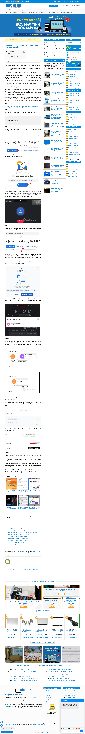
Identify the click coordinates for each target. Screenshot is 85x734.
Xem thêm (23, 606)
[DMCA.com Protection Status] (52, 707)
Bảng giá (42, 12)
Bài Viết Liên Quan (14, 56)
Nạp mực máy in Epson (73, 109)
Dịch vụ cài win (71, 164)
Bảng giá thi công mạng (73, 88)
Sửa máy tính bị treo (72, 134)
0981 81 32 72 (8, 704)
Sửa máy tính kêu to (72, 138)
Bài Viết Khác (13, 57)
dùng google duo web (28, 552)
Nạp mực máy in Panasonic (74, 100)
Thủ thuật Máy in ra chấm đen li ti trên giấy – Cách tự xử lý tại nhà (57, 108)
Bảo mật (48, 693)
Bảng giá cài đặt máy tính (73, 85)
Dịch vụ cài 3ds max (72, 176)
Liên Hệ (78, 1)
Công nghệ (33, 551)
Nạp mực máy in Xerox (73, 107)
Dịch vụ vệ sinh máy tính (70, 697)
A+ (68, 728)
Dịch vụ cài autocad (72, 169)
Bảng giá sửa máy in (72, 74)
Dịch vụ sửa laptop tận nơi (71, 690)
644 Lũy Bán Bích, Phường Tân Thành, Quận (61, 671)
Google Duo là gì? (11, 53)
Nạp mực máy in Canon (73, 95)
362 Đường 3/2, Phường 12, (57, 676)
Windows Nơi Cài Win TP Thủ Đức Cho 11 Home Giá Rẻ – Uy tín (57, 100)
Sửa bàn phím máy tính (73, 150)
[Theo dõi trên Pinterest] (26, 1)
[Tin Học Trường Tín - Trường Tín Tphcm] (16, 6)
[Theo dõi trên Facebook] (20, 1)
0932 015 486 (35, 703)
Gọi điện (34, 552)
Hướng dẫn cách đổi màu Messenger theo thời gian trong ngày (10, 492)
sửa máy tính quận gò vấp (39, 724)
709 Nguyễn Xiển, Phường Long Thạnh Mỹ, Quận (24, 680)
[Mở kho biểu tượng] (82, 728)
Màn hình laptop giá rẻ (73, 124)
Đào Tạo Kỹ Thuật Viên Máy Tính (64, 12)
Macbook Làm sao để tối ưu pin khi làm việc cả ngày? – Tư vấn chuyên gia (57, 125)
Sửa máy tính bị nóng (73, 145)
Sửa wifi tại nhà (16, 12)
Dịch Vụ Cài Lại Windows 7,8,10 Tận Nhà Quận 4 (17, 528)
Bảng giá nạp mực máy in (74, 76)
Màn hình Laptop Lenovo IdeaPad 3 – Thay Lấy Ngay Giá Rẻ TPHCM (12, 631)
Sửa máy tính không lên (73, 136)
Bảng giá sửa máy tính (73, 71)
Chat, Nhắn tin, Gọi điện (30, 39)
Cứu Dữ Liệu (24, 12)
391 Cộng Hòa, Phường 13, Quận (20, 676)
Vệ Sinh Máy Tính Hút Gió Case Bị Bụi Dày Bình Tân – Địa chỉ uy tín (57, 182)
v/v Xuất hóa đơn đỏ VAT (46, 719)
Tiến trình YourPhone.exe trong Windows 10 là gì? (18, 538)
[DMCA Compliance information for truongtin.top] (52, 712)
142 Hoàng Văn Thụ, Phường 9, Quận (60, 678)
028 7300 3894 (28, 703)
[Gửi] (39, 61)
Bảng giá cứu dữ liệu (73, 81)
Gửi (81, 731)
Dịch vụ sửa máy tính (70, 693)
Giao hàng (48, 697)
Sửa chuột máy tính (72, 147)
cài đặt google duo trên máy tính (16, 552)
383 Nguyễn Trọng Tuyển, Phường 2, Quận (23, 674)
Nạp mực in (8, 12)
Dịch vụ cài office (72, 167)
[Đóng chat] (82, 700)
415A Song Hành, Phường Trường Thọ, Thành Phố (24, 678)
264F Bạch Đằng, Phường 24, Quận (60, 669)
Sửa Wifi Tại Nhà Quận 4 (13, 526)
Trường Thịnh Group (31, 697)
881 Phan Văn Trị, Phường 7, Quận (20, 669)
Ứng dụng (22, 39)
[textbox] (70, 731)
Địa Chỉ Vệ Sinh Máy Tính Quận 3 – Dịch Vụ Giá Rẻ (18, 522)
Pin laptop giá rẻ (71, 119)
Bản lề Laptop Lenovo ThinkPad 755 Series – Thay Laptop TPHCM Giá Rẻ (27, 631)
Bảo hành (48, 701)
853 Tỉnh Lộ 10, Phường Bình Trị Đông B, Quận (62, 680)
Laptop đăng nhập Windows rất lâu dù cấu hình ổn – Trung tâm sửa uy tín (57, 173)
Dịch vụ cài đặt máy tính (70, 695)
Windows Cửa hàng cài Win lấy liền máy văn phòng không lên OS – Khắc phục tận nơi (56, 116)
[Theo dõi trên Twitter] (22, 1)
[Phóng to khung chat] (80, 700)
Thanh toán (48, 695)
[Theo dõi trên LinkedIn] (28, 1)
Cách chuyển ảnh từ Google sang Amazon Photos (18, 536)
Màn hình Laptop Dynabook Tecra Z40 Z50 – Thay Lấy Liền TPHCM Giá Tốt (57, 631)
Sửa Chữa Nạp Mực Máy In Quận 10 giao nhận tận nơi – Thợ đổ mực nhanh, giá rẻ (57, 75)
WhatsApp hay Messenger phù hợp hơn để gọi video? (11, 509)
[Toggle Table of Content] (23, 51)
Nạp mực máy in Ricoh (73, 102)
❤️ (79, 728)
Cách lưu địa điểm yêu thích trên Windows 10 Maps (18, 544)
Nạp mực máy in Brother (73, 93)
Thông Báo (63, 1)
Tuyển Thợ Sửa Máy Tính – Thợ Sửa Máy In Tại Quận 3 (19, 534)
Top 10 (58, 1)
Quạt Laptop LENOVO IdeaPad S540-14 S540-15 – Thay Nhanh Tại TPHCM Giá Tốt (72, 631)
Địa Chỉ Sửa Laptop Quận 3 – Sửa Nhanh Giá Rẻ (17, 520)
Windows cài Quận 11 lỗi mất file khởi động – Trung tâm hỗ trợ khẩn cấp (57, 142)
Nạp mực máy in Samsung (74, 104)
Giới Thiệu (74, 1)
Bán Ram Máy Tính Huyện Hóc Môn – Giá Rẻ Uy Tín (18, 540)
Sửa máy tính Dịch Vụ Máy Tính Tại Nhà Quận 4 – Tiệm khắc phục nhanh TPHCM (57, 84)
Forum (55, 1)
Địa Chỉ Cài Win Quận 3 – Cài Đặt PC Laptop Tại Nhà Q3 (19, 524)
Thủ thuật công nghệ (51, 12)
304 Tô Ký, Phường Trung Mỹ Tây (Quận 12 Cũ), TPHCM (23, 671)
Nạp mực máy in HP (72, 98)
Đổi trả (47, 699)
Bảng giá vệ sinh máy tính (74, 83)
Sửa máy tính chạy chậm (73, 131)
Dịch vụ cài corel (72, 171)
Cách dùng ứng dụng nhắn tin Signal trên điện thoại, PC (23, 492)
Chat (23, 552)
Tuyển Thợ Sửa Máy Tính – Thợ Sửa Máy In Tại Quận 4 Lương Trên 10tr (22, 532)
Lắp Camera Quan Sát (34, 12)
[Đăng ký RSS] (27, 1)
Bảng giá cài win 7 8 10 (73, 78)
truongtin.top (12, 700)
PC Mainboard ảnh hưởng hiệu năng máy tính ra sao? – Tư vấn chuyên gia (57, 157)
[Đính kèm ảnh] (62, 728)
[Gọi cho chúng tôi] (25, 1)
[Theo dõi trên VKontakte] (32, 1)
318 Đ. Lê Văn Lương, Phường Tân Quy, (60, 674)
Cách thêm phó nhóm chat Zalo (14, 569)
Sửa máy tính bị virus (73, 129)
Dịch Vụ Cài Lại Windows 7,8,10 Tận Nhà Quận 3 (17, 530)
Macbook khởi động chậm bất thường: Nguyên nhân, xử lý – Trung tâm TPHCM (57, 165)
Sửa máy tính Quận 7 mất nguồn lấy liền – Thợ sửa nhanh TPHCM (57, 190)
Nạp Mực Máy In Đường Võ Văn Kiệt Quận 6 (16, 542)
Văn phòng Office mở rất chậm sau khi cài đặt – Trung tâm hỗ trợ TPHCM (57, 150)
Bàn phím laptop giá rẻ (73, 117)
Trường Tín (8, 39)
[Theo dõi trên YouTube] (29, 1)
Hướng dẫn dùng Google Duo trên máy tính (16, 54)
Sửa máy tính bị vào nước (74, 154)
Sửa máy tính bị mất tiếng (73, 141)
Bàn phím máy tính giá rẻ (73, 114)
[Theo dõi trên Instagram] (21, 1)
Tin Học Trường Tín (46, 732)
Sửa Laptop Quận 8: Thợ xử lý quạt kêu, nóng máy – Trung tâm (57, 92)
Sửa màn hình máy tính (73, 152)
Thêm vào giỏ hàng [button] (12, 637)
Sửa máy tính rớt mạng (73, 143)
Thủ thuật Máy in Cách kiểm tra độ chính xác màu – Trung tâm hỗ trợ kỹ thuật (57, 133)
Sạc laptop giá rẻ (72, 121)
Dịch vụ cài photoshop (73, 173)
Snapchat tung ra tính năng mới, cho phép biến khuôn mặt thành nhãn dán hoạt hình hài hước (31, 570)
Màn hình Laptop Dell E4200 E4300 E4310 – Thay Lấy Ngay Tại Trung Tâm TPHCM (42, 631)
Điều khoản (48, 690)
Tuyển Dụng (68, 1)
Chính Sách (13, 724)
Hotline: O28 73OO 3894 (10, 1)
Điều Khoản (7, 724)
